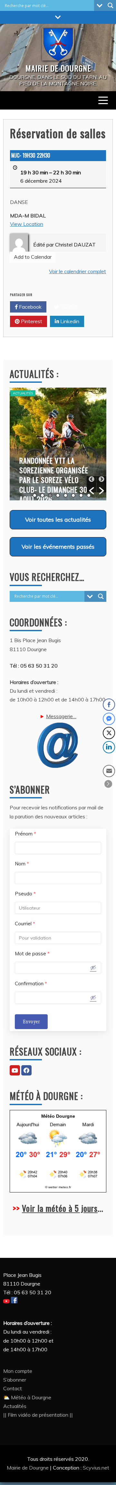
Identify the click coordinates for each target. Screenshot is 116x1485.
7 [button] (81, 495)
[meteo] (58, 1178)
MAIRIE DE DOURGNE (58, 68)
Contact (12, 1388)
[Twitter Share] (109, 733)
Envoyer (31, 1022)
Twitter (68, 307)
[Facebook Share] (109, 705)
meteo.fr (65, 1187)
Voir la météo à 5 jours (60, 1208)
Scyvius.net (96, 1467)
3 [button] (50, 495)
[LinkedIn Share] (109, 747)
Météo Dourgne (58, 1116)
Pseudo (25, 894)
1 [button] (35, 495)
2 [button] (42, 495)
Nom (22, 864)
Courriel (25, 924)
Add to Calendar (33, 257)
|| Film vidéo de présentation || (38, 1415)
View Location (26, 224)
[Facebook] (26, 1070)
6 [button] (73, 495)
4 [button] (58, 495)
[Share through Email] (109, 771)
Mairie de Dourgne (28, 1467)
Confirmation (31, 983)
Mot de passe (32, 953)
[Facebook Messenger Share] (109, 719)
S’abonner (14, 1379)
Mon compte (17, 1371)
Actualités (23, 393)
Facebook (30, 307)
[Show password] (93, 967)
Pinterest (31, 321)
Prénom (25, 834)
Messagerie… (61, 716)
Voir (58, 519)
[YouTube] (15, 1070)
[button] (91, 484)
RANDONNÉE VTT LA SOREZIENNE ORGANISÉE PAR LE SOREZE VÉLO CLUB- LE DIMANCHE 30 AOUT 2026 (53, 479)
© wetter (51, 1187)
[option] (58, 444)
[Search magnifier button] (110, 5)
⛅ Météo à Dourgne (27, 1397)
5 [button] (65, 495)
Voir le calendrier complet (77, 271)
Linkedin (69, 321)
